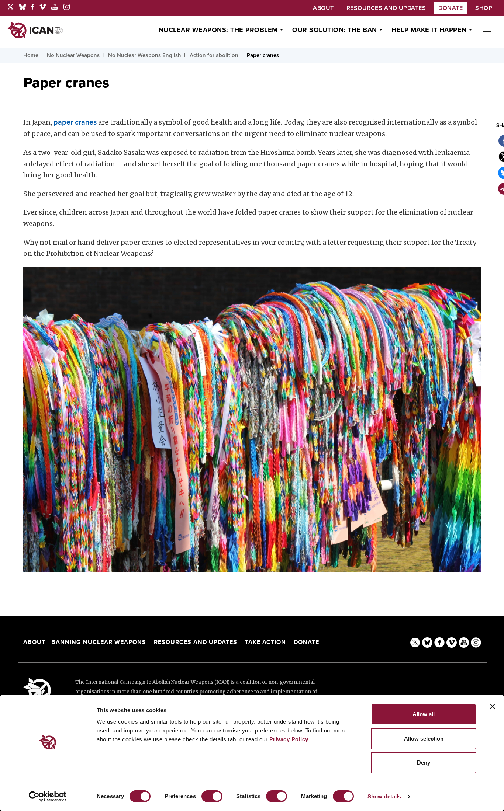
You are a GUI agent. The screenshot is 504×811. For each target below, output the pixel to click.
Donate (450, 8)
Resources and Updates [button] (386, 8)
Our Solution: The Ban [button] (335, 30)
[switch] (211, 796)
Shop (483, 8)
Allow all (423, 714)
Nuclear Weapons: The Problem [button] (219, 30)
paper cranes (75, 122)
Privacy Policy (288, 739)
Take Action (265, 642)
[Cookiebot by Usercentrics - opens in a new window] (47, 796)
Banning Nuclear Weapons (98, 642)
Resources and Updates (196, 642)
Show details (384, 796)
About (34, 642)
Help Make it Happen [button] (430, 30)
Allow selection (423, 738)
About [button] (323, 8)
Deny (423, 762)
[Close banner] (492, 706)
